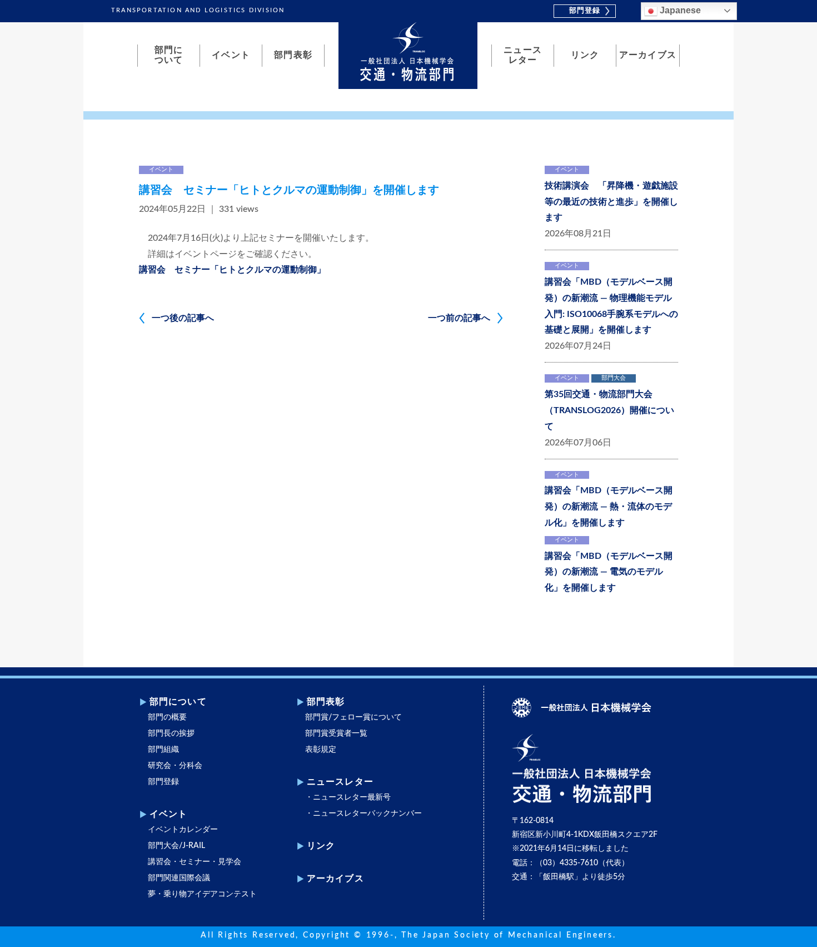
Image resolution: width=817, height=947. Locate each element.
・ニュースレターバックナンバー (363, 813)
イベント (231, 55)
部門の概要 (167, 717)
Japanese (679, 10)
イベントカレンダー (183, 830)
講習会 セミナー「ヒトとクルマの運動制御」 (232, 269)
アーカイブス (647, 55)
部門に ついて (169, 55)
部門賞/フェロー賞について (353, 717)
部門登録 (584, 10)
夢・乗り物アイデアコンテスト (202, 894)
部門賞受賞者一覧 (336, 733)
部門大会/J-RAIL (176, 846)
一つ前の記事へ (459, 318)
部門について (178, 701)
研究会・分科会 (175, 766)
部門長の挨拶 (171, 733)
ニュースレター (340, 781)
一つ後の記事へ (183, 318)
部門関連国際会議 (179, 878)
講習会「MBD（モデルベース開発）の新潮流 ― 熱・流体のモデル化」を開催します (608, 506)
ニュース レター (522, 55)
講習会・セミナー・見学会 (194, 862)
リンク (585, 55)
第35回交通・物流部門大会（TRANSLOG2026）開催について (609, 410)
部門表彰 (293, 55)
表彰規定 (320, 749)
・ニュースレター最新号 (348, 797)
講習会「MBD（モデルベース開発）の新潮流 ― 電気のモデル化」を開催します (608, 572)
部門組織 (163, 749)
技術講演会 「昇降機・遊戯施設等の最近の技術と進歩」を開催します (611, 201)
